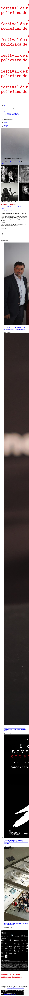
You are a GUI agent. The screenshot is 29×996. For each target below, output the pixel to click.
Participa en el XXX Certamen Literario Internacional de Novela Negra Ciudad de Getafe (15, 729)
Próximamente (24, 97)
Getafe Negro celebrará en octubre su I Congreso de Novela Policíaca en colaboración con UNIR (16, 842)
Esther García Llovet (12, 206)
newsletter (8, 97)
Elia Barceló (21, 206)
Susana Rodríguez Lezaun (12, 210)
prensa (2, 97)
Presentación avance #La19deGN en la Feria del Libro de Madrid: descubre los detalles (15, 328)
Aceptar (5, 994)
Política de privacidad (12, 994)
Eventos (12, 161)
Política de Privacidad (18, 988)
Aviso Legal (10, 988)
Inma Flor (18, 161)
